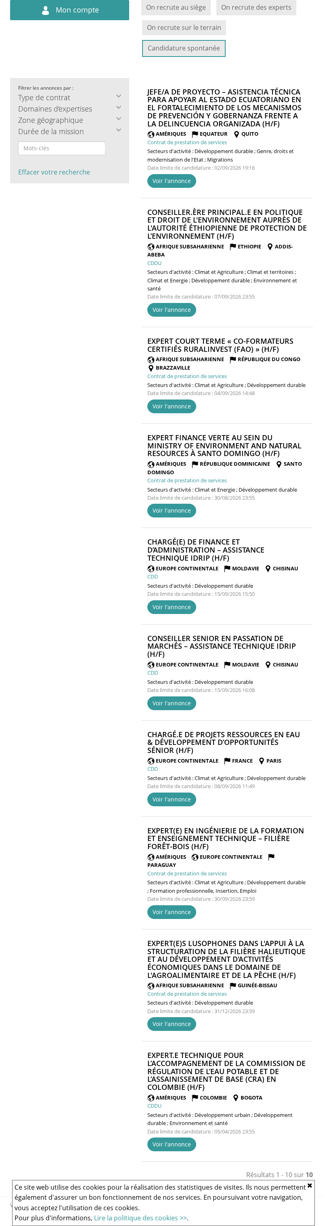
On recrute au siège (176, 7)
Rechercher (110, 148)
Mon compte (76, 10)
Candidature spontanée (184, 48)
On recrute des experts (256, 7)
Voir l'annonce (172, 181)
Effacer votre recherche (54, 172)
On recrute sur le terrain (184, 27)
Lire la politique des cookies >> (140, 1217)
